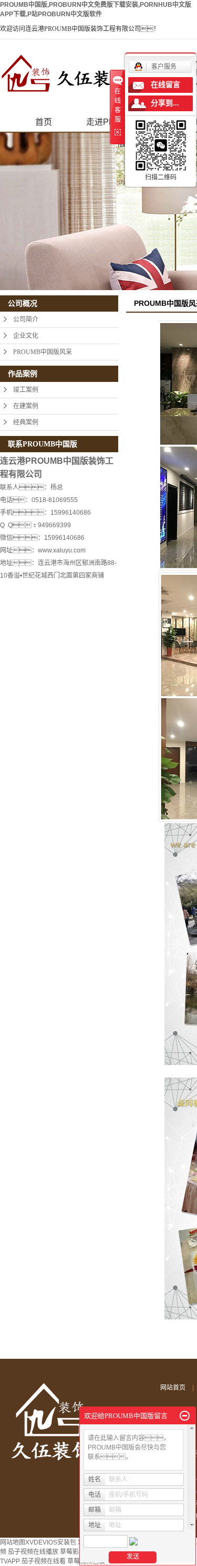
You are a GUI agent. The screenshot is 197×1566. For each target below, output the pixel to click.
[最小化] (185, 1416)
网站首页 (172, 1387)
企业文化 (25, 335)
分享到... (165, 103)
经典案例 (25, 422)
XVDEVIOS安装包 (50, 1542)
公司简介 (25, 319)
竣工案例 (25, 389)
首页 (43, 122)
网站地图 (12, 1542)
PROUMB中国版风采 (42, 352)
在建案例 (25, 406)
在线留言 (165, 85)
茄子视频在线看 (44, 1561)
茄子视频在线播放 (33, 1552)
